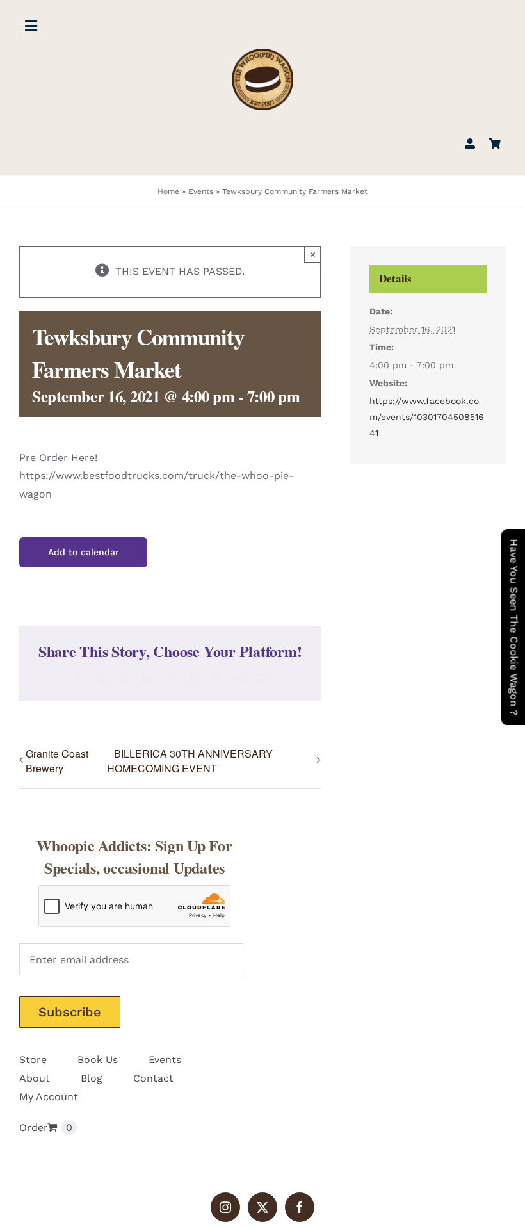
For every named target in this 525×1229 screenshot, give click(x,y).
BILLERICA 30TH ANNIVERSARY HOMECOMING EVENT (190, 761)
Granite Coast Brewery (57, 761)
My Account (48, 1097)
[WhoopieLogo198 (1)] (262, 53)
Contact (153, 1078)
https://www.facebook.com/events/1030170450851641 (426, 417)
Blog (91, 1078)
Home (168, 191)
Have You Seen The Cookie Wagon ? (514, 627)
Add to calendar (83, 552)
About (34, 1078)
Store (33, 1060)
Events (200, 191)
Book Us (97, 1060)
